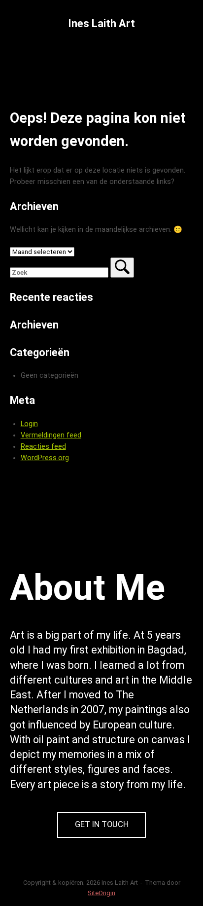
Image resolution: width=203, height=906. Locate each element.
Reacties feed (43, 446)
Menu (109, 55)
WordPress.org (45, 458)
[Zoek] (122, 267)
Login (29, 424)
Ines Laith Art (101, 23)
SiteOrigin (101, 893)
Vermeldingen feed (51, 435)
